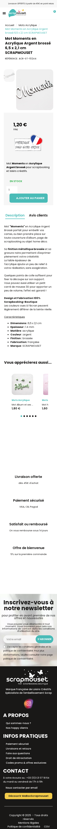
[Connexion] (47, 14)
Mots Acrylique (28, 25)
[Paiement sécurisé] (28, 491)
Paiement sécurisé (28, 500)
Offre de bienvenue (28, 548)
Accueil (9, 25)
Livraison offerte (28, 476)
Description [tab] (15, 215)
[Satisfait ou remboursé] (28, 515)
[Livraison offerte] (28, 467)
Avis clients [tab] (38, 215)
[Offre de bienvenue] (28, 539)
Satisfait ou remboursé (28, 524)
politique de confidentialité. (18, 658)
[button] (4, 13)
